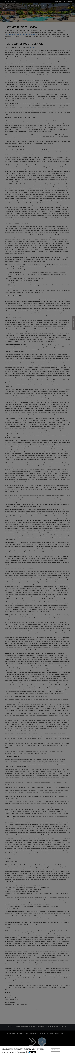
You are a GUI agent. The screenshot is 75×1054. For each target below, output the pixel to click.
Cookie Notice (33, 1052)
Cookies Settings (55, 1049)
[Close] (72, 1050)
